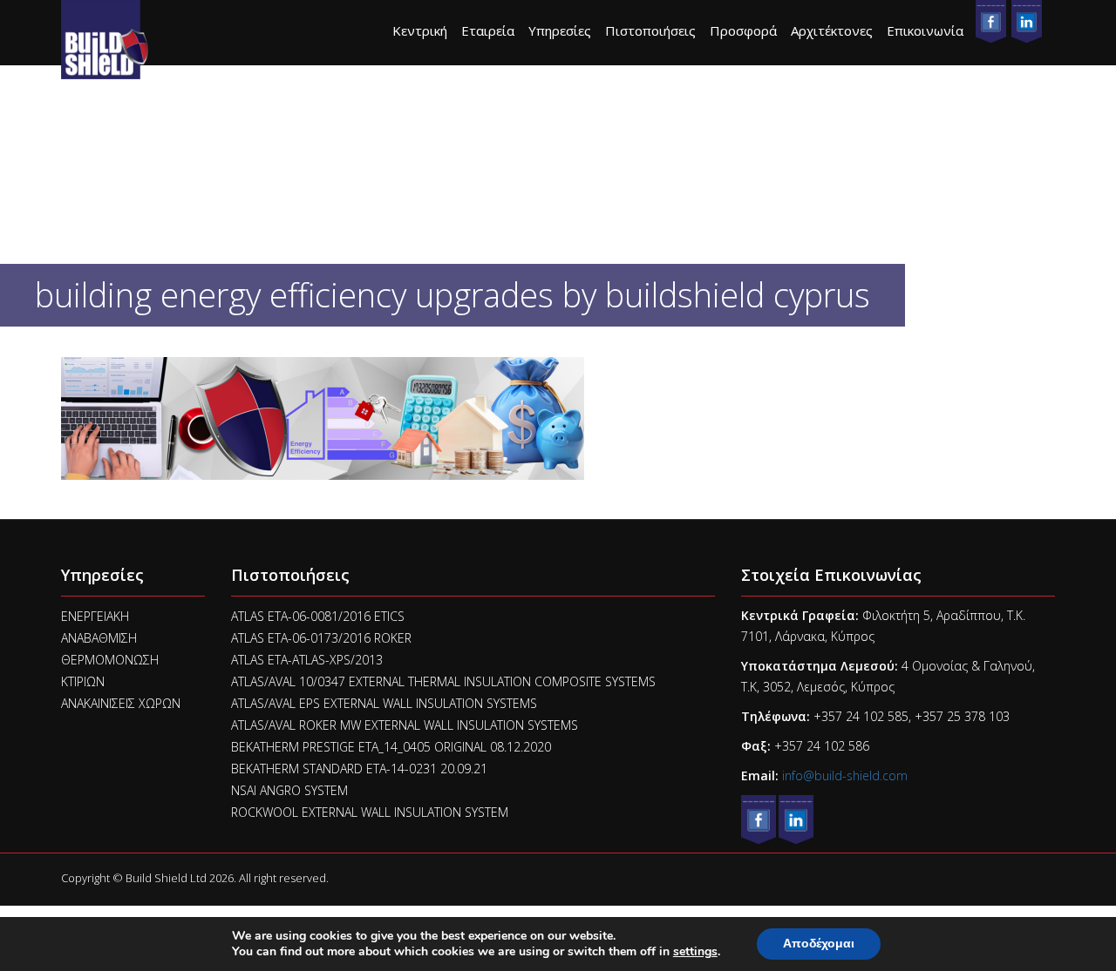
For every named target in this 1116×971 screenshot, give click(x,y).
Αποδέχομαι (818, 943)
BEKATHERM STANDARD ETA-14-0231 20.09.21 (359, 768)
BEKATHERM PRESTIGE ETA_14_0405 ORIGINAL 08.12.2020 (391, 746)
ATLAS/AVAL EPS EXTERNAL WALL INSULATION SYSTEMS (384, 703)
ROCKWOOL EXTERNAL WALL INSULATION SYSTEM (369, 812)
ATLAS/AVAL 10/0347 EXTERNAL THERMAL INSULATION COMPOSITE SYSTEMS (443, 681)
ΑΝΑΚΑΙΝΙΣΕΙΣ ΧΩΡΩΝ (120, 703)
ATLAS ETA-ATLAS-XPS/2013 (307, 659)
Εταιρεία (487, 30)
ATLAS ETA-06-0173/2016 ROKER (321, 638)
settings (695, 952)
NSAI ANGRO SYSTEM (289, 790)
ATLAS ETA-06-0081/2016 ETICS (318, 616)
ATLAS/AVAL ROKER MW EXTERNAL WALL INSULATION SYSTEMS (404, 725)
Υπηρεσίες (559, 30)
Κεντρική (419, 30)
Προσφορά (743, 30)
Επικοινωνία (925, 30)
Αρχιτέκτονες (832, 30)
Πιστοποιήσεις (650, 30)
